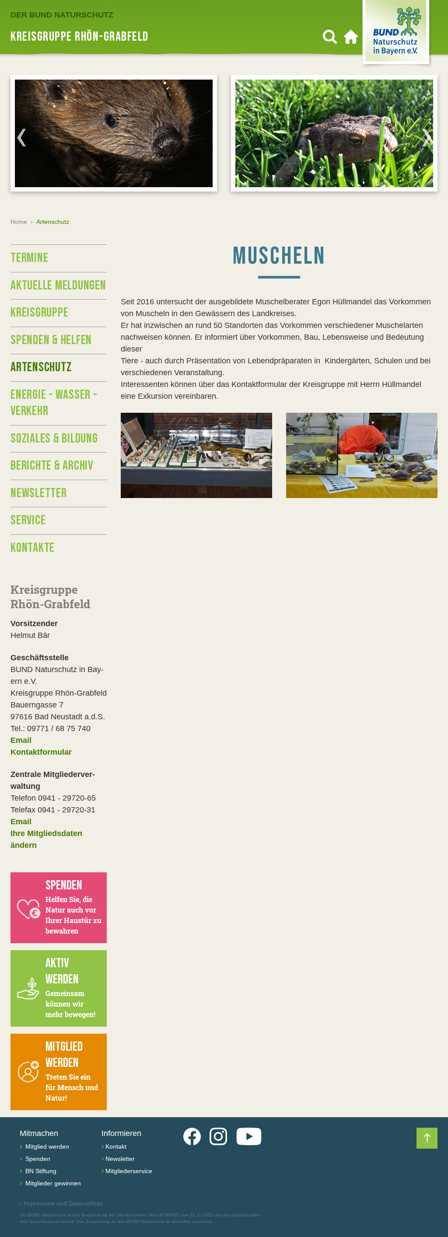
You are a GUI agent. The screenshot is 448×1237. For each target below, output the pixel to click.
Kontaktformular (41, 752)
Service (28, 520)
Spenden (37, 1158)
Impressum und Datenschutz (61, 1203)
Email (21, 740)
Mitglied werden (46, 1146)
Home (18, 221)
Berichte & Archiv (51, 466)
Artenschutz (40, 367)
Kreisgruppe (39, 313)
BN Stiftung (40, 1170)
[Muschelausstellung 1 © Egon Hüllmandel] (196, 455)
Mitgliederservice (128, 1170)
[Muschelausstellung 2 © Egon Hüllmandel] (362, 455)
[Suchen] (329, 36)
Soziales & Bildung (54, 438)
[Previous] (21, 137)
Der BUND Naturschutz (61, 14)
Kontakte (32, 548)
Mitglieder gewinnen (52, 1183)
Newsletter (38, 493)
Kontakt (115, 1146)
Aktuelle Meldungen (58, 285)
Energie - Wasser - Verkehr (54, 403)
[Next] (426, 137)
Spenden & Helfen (51, 340)
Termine (29, 258)
